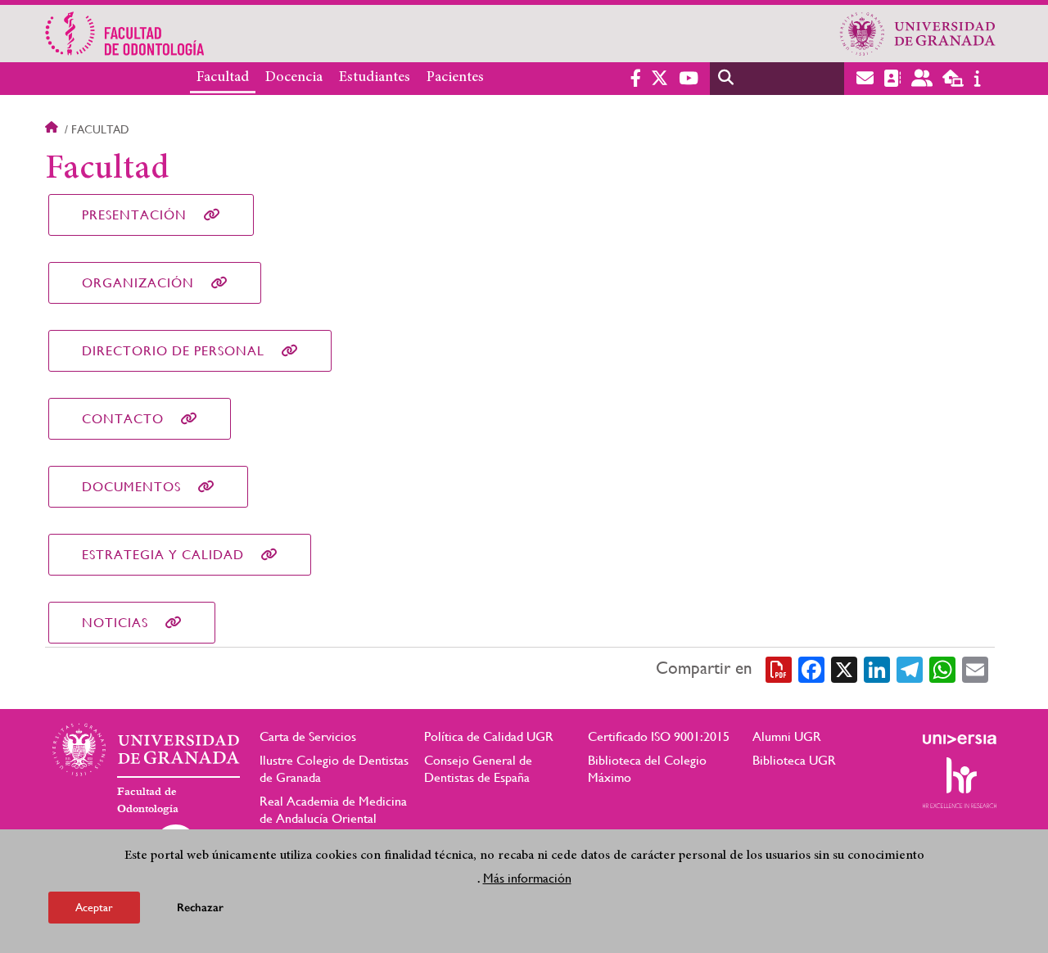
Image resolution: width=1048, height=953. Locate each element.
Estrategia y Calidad (163, 554)
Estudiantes (374, 77)
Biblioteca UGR (794, 760)
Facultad (222, 77)
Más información (527, 878)
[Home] (362, 33)
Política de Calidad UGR (488, 736)
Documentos (131, 487)
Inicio (53, 129)
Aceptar (94, 907)
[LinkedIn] (877, 669)
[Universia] (959, 739)
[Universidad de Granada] (917, 33)
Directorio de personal (173, 351)
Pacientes (455, 77)
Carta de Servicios (308, 736)
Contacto (123, 419)
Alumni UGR (786, 736)
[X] (844, 669)
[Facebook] (811, 669)
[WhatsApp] (942, 669)
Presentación (134, 215)
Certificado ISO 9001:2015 (659, 736)
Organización (138, 283)
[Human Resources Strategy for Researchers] (959, 782)
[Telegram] (910, 669)
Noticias (115, 622)
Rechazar (200, 908)
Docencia (294, 77)
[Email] (975, 669)
